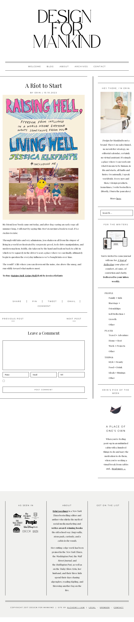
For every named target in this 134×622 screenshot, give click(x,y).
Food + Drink (115, 367)
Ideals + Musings (117, 372)
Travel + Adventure (118, 335)
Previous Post (13, 319)
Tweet (53, 301)
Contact (100, 66)
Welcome (34, 66)
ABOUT (64, 66)
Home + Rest (115, 340)
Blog (50, 66)
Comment (44, 306)
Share (17, 301)
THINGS (109, 357)
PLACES (109, 330)
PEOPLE (109, 293)
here (118, 198)
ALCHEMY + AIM (76, 607)
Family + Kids (115, 297)
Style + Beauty (116, 361)
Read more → (119, 468)
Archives (81, 66)
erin (38, 93)
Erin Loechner (60, 510)
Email (72, 301)
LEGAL (92, 607)
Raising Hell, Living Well (24, 275)
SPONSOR (105, 607)
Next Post (74, 319)
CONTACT (119, 607)
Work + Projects (117, 345)
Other (112, 324)
